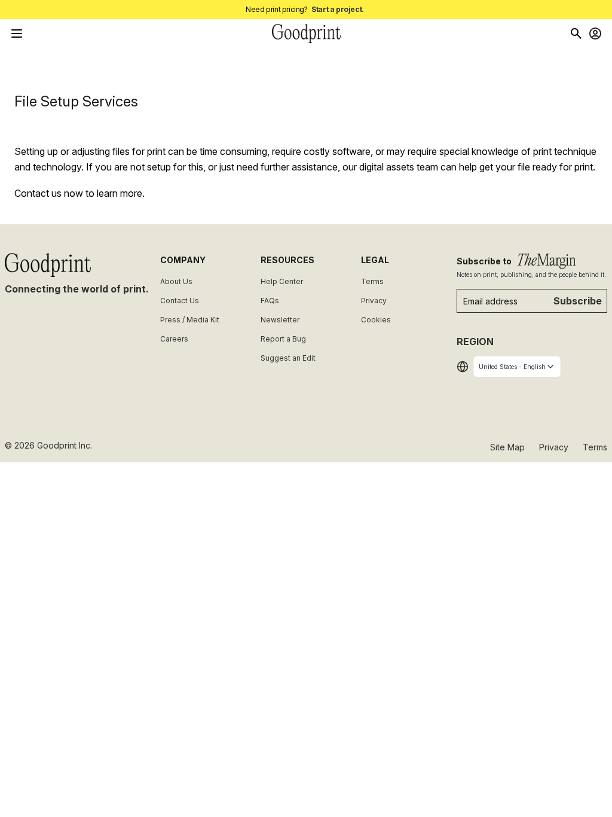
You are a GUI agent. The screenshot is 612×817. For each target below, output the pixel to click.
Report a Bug (283, 338)
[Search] (576, 33)
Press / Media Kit (189, 319)
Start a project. (337, 9)
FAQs (270, 300)
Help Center (282, 281)
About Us (176, 281)
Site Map (507, 447)
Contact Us (179, 300)
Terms (372, 281)
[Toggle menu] (17, 33)
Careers (174, 338)
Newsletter (280, 319)
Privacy (374, 300)
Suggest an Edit (288, 357)
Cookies (376, 319)
